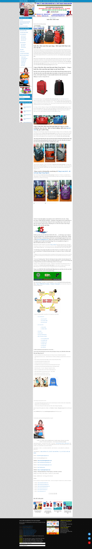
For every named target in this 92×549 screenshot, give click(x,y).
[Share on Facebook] (49, 494)
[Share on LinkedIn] (56, 494)
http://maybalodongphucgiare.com (45, 460)
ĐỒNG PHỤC (67, 443)
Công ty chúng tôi (53, 244)
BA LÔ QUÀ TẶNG (23, 30)
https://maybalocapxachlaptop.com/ (43, 484)
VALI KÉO (22, 49)
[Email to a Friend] (53, 494)
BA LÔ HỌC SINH (44, 320)
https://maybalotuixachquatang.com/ (44, 462)
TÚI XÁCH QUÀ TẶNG (24, 32)
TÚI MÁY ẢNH (23, 62)
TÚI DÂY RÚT (23, 64)
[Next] (72, 508)
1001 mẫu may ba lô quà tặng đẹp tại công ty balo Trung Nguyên (25, 23)
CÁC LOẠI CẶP (22, 42)
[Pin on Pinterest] (54, 494)
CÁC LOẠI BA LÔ (23, 34)
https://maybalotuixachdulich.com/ (43, 482)
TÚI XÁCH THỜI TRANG (24, 53)
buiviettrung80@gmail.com (42, 239)
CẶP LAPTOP (43, 327)
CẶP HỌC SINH (23, 47)
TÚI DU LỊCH (22, 51)
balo (65, 98)
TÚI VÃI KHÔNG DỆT (24, 58)
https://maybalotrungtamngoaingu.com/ (44, 486)
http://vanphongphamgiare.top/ (44, 469)
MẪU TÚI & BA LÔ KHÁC (24, 55)
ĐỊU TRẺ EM (23, 65)
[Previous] (33, 508)
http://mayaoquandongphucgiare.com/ (44, 464)
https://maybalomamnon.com (41, 491)
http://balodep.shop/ (41, 467)
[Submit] (31, 97)
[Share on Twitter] (51, 494)
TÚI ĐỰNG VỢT (23, 61)
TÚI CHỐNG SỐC (44, 340)
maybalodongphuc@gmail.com (43, 455)
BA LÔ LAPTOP (23, 37)
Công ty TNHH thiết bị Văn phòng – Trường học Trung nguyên (48, 283)
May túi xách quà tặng (24, 26)
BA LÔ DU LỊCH (23, 36)
